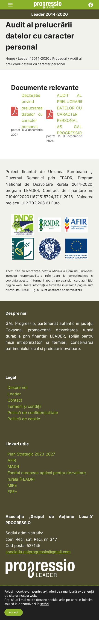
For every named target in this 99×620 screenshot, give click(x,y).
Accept (13, 612)
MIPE (12, 485)
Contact (15, 400)
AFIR (12, 460)
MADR (13, 466)
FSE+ (12, 491)
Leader (14, 394)
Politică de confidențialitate (33, 412)
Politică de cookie (24, 419)
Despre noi (17, 387)
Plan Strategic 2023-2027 (31, 454)
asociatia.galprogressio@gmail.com (38, 551)
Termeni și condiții (24, 406)
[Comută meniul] (10, 4)
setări (44, 604)
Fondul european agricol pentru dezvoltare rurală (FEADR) (47, 475)
